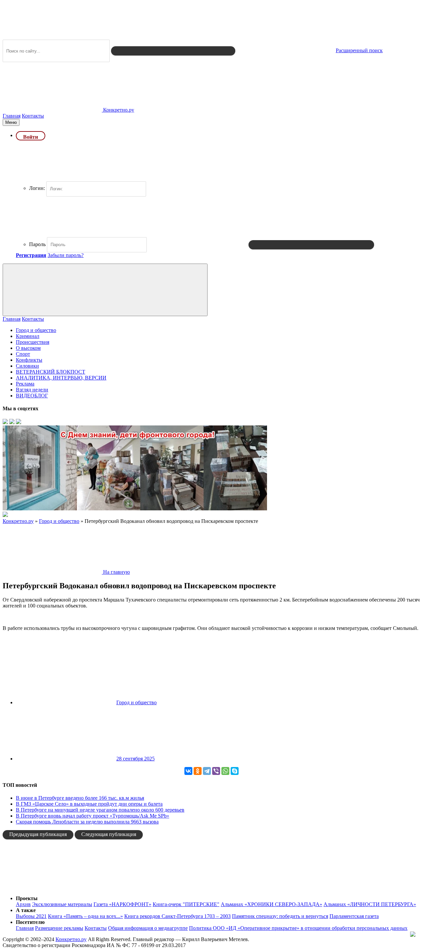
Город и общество (36, 330)
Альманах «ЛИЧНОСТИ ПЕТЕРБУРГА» (370, 904)
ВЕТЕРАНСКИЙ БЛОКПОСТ (50, 372)
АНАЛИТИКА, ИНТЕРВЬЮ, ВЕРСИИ (61, 378)
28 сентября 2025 (135, 758)
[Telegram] (207, 771)
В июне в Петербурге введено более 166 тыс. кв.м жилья (80, 798)
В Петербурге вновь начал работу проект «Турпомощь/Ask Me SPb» (92, 816)
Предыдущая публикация (38, 834)
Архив (23, 904)
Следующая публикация (108, 834)
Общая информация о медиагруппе (148, 928)
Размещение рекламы (59, 928)
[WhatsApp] (225, 771)
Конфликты (29, 360)
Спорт (23, 354)
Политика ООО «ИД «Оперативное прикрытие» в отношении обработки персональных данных (298, 928)
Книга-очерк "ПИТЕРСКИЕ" (186, 904)
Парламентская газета (354, 916)
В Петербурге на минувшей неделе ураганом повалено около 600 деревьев (100, 810)
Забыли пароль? (66, 255)
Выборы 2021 (31, 916)
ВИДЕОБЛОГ (32, 395)
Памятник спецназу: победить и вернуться (280, 916)
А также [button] (26, 910)
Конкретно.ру (71, 939)
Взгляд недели (32, 389)
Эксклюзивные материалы (62, 904)
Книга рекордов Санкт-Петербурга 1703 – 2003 (177, 916)
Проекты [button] (27, 898)
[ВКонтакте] (188, 771)
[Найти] (173, 50)
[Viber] (216, 771)
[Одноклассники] (198, 771)
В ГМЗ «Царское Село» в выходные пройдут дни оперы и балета (89, 804)
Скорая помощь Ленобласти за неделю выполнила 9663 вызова (87, 821)
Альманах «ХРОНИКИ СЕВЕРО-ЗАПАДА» (271, 904)
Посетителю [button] (30, 922)
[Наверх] (52, 887)
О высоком (28, 348)
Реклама (25, 383)
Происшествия (32, 342)
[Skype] (235, 771)
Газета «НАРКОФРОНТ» (122, 904)
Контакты (33, 116)
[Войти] (311, 244)
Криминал (27, 336)
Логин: (37, 188)
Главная (11, 116)
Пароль (37, 244)
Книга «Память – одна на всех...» (85, 916)
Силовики (27, 366)
